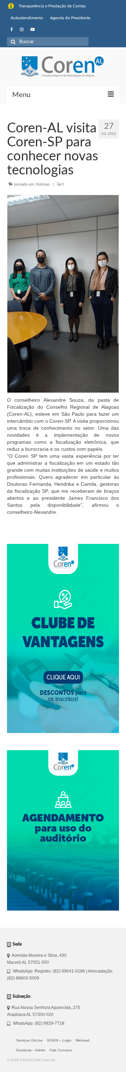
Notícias (43, 184)
